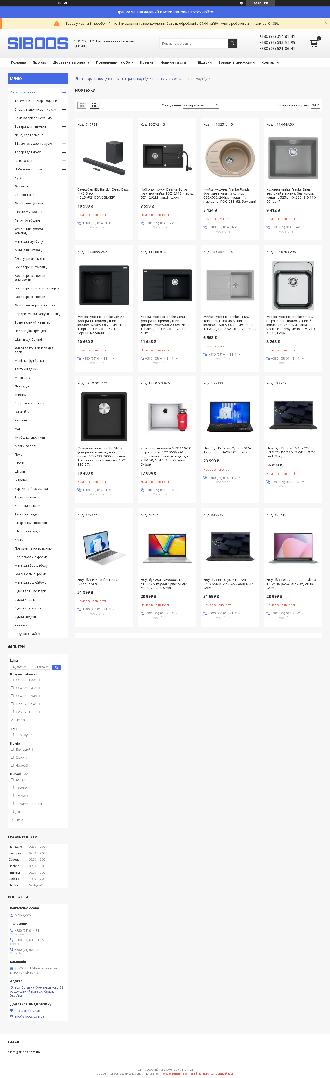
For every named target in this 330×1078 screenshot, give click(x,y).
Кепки (19, 540)
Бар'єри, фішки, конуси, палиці (37, 314)
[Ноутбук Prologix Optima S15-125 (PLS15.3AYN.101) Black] (230, 416)
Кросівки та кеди (27, 506)
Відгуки (205, 62)
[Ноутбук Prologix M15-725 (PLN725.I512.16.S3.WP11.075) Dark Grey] (293, 416)
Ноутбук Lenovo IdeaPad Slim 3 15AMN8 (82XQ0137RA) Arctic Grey (291, 583)
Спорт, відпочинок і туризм (35, 109)
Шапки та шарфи (27, 531)
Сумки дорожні (26, 599)
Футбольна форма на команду (31, 231)
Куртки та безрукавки (31, 488)
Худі (17, 429)
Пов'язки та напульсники (34, 548)
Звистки (21, 395)
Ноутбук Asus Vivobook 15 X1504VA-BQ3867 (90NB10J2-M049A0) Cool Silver (164, 583)
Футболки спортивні (30, 437)
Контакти (270, 62)
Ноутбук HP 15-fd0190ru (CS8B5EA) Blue (97, 581)
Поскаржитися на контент (178, 1074)
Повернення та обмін (114, 62)
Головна (18, 62)
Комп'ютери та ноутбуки (132, 79)
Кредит (147, 62)
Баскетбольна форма (31, 557)
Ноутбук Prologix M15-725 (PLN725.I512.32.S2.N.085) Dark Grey (228, 583)
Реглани (21, 420)
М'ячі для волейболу (30, 582)
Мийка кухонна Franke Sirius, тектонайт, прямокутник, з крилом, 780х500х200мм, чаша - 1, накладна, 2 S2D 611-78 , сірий (230, 323)
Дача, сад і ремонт (29, 135)
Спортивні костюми (29, 403)
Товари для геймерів (30, 126)
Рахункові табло (27, 634)
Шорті (19, 463)
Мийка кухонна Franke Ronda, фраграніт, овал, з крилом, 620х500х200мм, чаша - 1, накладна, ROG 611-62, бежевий (229, 195)
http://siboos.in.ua (28, 1011)
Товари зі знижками (236, 62)
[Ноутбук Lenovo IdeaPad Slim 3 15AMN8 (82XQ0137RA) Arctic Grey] (293, 548)
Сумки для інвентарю (31, 591)
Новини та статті (176, 62)
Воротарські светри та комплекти (32, 277)
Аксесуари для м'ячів (30, 258)
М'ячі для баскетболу (31, 565)
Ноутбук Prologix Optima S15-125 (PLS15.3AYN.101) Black (227, 450)
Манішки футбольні (29, 360)
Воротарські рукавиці (31, 267)
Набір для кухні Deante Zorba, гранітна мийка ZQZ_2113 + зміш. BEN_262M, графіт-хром (167, 193)
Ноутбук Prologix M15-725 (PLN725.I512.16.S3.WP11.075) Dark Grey (290, 452)
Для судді (22, 386)
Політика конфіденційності (216, 1074)
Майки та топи (26, 446)
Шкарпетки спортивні (31, 523)
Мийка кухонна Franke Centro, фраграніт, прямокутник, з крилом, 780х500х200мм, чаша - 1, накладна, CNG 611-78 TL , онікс (167, 325)
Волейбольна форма (31, 574)
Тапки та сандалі (27, 514)
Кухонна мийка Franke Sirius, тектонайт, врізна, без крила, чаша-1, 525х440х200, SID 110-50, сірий (291, 195)
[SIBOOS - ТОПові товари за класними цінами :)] (38, 43)
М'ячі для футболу (29, 241)
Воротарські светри (30, 297)
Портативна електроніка (173, 79)
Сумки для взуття (28, 608)
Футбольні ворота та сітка (35, 305)
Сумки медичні (26, 616)
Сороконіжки (24, 195)
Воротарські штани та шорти (37, 288)
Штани (20, 471)
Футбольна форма (29, 203)
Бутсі (18, 177)
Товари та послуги (95, 79)
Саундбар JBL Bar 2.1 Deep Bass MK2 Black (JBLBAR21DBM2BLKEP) (103, 193)
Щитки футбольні (28, 339)
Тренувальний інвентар (32, 322)
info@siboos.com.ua (29, 1016)
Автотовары (24, 160)
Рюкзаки (21, 625)
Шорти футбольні (28, 212)
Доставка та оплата (71, 62)
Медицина (22, 377)
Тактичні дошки (26, 369)
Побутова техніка (28, 169)
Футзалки (22, 186)
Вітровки (21, 480)
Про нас (39, 62)
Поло (19, 454)
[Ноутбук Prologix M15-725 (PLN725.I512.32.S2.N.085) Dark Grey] (230, 548)
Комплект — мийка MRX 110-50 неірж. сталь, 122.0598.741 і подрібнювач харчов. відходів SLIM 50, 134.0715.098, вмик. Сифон (166, 456)
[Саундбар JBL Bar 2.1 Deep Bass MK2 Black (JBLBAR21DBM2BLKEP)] (104, 158)
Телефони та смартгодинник (37, 101)
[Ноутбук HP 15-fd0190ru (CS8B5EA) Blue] (104, 548)
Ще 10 (19, 720)
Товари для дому (28, 152)
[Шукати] (232, 43)
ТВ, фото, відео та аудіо (33, 143)
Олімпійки (22, 412)
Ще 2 (18, 819)
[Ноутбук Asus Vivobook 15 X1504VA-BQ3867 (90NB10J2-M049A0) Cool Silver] (167, 548)
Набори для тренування (33, 331)
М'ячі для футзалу (28, 250)
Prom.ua (187, 1069)
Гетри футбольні (27, 220)
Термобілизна (25, 497)
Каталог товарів (22, 92)
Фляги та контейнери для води (34, 350)
